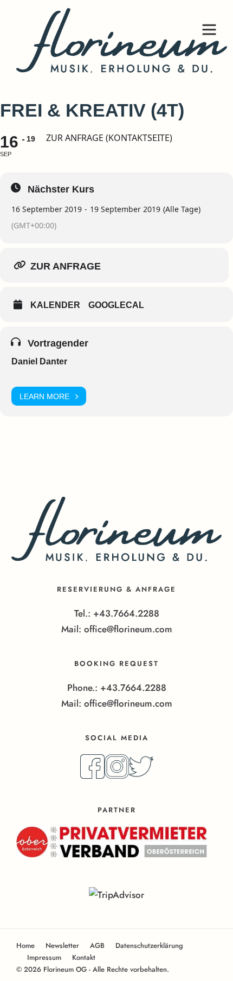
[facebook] (92, 775)
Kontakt (83, 957)
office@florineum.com (128, 629)
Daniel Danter (39, 361)
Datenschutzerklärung (149, 945)
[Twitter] (141, 775)
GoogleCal (116, 305)
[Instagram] (117, 775)
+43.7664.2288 (126, 613)
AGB (97, 945)
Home (25, 945)
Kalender (55, 305)
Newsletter (62, 945)
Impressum (44, 957)
